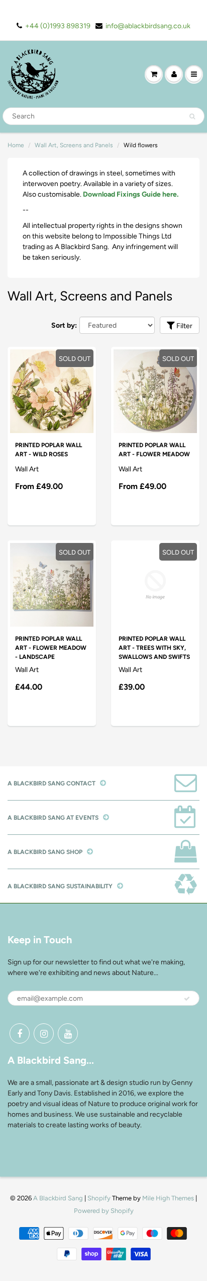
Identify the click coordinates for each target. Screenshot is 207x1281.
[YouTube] (68, 1033)
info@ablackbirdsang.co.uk (148, 26)
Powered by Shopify (104, 1210)
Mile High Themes (168, 1198)
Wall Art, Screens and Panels (74, 145)
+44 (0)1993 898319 (57, 26)
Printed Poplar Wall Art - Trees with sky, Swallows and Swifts (154, 647)
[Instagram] (44, 1033)
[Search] (192, 116)
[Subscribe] (186, 999)
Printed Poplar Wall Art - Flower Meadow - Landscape (50, 647)
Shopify (99, 1198)
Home (16, 145)
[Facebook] (20, 1033)
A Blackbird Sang (58, 1198)
